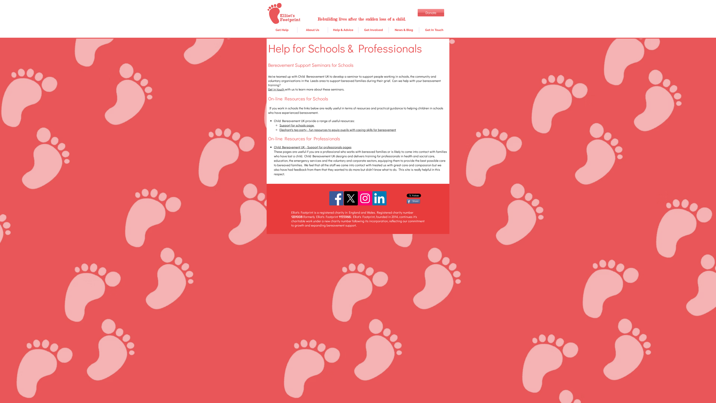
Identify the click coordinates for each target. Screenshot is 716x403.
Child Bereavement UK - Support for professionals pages (312, 147)
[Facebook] (336, 198)
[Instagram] (365, 198)
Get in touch (276, 89)
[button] (343, 30)
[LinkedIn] (379, 198)
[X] (351, 198)
